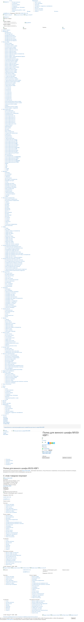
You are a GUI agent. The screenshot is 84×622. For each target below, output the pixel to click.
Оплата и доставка (39, 8)
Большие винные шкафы (10, 47)
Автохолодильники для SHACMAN (12, 160)
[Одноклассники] (50, 443)
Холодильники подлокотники (11, 133)
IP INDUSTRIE (6, 423)
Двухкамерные (8, 126)
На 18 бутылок (8, 93)
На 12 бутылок (8, 92)
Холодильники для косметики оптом (13, 265)
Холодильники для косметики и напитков (11, 258)
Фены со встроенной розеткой (11, 279)
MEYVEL (5, 417)
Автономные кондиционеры (9, 197)
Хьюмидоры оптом (9, 299)
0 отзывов (44, 440)
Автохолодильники (7, 109)
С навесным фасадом (10, 76)
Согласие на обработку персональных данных (28, 616)
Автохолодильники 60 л (10, 122)
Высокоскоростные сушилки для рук (13, 561)
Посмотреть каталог (46, 444)
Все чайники (8, 320)
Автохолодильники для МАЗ (11, 146)
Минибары (5, 171)
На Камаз (7, 220)
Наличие (8, 461)
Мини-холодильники (9, 131)
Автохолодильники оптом (10, 123)
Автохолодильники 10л (10, 115)
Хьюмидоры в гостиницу (10, 292)
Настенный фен (8, 286)
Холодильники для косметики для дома (13, 263)
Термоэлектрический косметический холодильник (16, 269)
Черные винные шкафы (10, 85)
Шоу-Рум (37, 7)
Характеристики (9, 460)
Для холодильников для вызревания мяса (14, 365)
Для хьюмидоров (9, 368)
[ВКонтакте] (48, 443)
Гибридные (7, 176)
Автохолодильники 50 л (10, 121)
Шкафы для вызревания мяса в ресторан (14, 253)
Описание (8, 459)
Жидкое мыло (8, 339)
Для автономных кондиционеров (12, 357)
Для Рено (7, 216)
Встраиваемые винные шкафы (11, 59)
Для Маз (7, 213)
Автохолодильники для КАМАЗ (11, 145)
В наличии (46, 448)
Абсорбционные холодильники (12, 113)
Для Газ (7, 211)
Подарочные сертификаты (8, 370)
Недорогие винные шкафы (11, 71)
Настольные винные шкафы (11, 61)
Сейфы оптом (8, 234)
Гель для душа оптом (9, 337)
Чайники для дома (9, 326)
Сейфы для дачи (9, 232)
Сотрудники (14, 6)
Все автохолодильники (10, 111)
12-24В (6, 170)
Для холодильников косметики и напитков (14, 366)
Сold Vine (7, 195)
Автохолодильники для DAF (11, 148)
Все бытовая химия (9, 349)
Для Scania (7, 208)
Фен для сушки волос (9, 281)
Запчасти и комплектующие (9, 353)
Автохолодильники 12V (11, 556)
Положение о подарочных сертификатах (43, 6)
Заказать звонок (6, 501)
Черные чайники (8, 329)
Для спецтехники (9, 225)
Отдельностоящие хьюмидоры (12, 291)
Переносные (8, 134)
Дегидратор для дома (10, 35)
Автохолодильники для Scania (11, 150)
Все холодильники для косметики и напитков (15, 261)
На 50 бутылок (8, 98)
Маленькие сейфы (9, 236)
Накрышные (7, 221)
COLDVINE (5, 418)
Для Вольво (7, 209)
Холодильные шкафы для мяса (12, 250)
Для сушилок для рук (9, 364)
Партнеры (37, 4)
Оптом (6, 182)
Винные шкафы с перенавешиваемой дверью (15, 56)
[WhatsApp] (52, 443)
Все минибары (8, 174)
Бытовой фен (8, 282)
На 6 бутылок (8, 86)
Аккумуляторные (8, 125)
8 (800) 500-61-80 (24, 13)
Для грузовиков (8, 212)
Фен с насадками (9, 283)
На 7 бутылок (8, 88)
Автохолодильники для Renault (12, 152)
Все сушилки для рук (9, 311)
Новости (36, 11)
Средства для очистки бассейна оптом (13, 352)
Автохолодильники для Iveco (11, 142)
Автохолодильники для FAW (11, 141)
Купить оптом (38, 2)
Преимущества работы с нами (18, 10)
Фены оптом (8, 277)
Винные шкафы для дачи (10, 51)
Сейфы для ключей (9, 242)
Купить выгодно (46, 457)
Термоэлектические (9, 192)
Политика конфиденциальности (10, 616)
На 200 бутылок (8, 100)
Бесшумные (7, 175)
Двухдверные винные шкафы (11, 106)
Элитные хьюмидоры (9, 307)
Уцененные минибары (10, 378)
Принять (73, 618)
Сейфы (4, 226)
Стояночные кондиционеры (11, 224)
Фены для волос (6, 271)
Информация (8, 405)
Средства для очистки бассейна (12, 351)
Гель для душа (8, 336)
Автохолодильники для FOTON (12, 158)
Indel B (6, 196)
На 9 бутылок (8, 90)
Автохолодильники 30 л (10, 118)
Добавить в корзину (67, 457)
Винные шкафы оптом (10, 55)
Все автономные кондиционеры (12, 200)
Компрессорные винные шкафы (12, 67)
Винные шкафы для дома (10, 63)
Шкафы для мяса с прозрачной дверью (13, 257)
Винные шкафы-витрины (10, 57)
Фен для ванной (8, 285)
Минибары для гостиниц (10, 184)
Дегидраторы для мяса (10, 38)
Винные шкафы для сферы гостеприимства (14, 53)
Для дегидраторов (9, 361)
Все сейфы (7, 229)
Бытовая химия (6, 347)
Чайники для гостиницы (10, 323)
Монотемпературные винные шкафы (13, 101)
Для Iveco (7, 205)
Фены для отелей (9, 278)
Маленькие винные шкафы (11, 72)
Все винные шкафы (9, 44)
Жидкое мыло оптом (9, 340)
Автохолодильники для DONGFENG (13, 156)
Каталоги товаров (16, 4)
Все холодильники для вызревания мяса (14, 248)
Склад (13, 11)
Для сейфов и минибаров (10, 363)
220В (6, 166)
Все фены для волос (9, 274)
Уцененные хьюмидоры (10, 382)
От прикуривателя (9, 155)
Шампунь (7, 344)
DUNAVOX (5, 421)
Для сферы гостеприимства (11, 179)
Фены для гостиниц (9, 275)
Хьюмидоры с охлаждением (11, 300)
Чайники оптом (8, 328)
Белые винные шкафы (10, 84)
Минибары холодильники (10, 185)
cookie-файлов (10, 619)
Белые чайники (8, 322)
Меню (4, 386)
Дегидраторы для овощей (10, 39)
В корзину (6, 488)
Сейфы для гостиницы (10, 237)
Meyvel (6, 105)
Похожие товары (9, 463)
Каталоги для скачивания (11, 512)
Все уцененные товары (10, 374)
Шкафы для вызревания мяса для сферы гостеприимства (17, 254)
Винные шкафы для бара (10, 48)
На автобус (7, 217)
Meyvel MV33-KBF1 (26, 470)
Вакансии (14, 8)
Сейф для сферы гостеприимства (12, 230)
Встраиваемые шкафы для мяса (12, 249)
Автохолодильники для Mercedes (12, 147)
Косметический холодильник (11, 267)
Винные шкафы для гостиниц (11, 49)
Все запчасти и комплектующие (12, 356)
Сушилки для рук (6, 308)
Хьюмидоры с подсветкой (10, 302)
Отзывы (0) (8, 464)
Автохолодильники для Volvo (11, 151)
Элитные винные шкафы (10, 75)
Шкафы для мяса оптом (10, 256)
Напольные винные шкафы (11, 104)
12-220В (7, 168)
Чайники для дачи (9, 324)
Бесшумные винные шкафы (11, 45)
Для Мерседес (8, 215)
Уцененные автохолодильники (11, 376)
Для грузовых (8, 127)
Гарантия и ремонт (39, 10)
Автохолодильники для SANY (11, 159)
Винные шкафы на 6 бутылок (12, 552)
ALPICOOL (5, 419)
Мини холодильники (9, 188)
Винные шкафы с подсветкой (11, 108)
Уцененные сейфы (9, 380)
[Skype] (54, 443)
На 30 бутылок (8, 97)
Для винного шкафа (9, 360)
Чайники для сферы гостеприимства (13, 327)
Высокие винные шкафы (10, 82)
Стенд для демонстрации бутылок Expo (13, 369)
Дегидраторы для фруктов (11, 40)
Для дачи (7, 129)
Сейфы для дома (9, 238)
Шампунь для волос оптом (11, 345)
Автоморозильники (9, 114)
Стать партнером (38, 3)
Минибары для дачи (9, 180)
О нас (10, 0)
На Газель (7, 219)
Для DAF (7, 204)
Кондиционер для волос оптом (12, 343)
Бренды (28, 11)
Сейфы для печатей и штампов (12, 244)
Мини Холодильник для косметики (12, 266)
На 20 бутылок (8, 94)
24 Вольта (7, 203)
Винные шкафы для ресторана (12, 64)
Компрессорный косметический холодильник (15, 270)
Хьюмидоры (5, 287)
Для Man (7, 207)
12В (6, 164)
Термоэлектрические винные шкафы (13, 80)
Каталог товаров (6, 30)
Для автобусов (8, 154)
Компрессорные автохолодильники (13, 555)
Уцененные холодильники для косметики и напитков (16, 381)
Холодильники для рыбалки (11, 139)
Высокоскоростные (9, 315)
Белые (6, 316)
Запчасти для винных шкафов (11, 78)
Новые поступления (7, 384)
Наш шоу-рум (9, 542)
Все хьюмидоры (8, 290)
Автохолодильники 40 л (10, 119)
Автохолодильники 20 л (10, 117)
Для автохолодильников (10, 359)
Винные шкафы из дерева (10, 65)
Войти (29, 22)
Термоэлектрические (9, 138)
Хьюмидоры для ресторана (11, 296)
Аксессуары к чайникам (10, 331)
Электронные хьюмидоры (10, 306)
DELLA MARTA (6, 422)
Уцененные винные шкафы (11, 77)
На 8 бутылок (8, 89)
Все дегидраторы (9, 34)
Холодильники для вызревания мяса (10, 245)
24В (6, 167)
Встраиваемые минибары (10, 187)
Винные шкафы (6, 41)
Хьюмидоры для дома (10, 295)
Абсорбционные (8, 189)
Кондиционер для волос (10, 341)
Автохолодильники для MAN (11, 143)
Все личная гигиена (9, 335)
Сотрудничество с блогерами (18, 7)
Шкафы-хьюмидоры (9, 304)
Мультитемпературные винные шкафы (13, 102)
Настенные (7, 312)
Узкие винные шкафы (9, 73)
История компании (16, 2)
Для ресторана (8, 178)
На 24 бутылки (8, 96)
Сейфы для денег (9, 240)
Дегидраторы (5, 31)
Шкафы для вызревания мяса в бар (13, 252)
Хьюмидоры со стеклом (10, 303)
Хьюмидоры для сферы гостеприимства (14, 298)
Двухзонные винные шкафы (11, 69)
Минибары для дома (9, 183)
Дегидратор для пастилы (10, 36)
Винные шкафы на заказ (10, 68)
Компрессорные (8, 137)
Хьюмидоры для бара (10, 294)
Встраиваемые (8, 135)
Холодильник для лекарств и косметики (13, 262)
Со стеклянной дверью (10, 193)
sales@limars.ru (6, 13)
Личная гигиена (6, 332)
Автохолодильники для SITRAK (12, 162)
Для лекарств (8, 130)
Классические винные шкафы (11, 60)
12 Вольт (7, 201)
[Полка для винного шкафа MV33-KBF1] (6, 432)
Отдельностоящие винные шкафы (12, 81)
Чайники (4, 318)
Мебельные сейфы (9, 241)
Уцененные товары (7, 372)
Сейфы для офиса (9, 233)
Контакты (56, 11)
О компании (14, 3)
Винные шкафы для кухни (10, 52)
